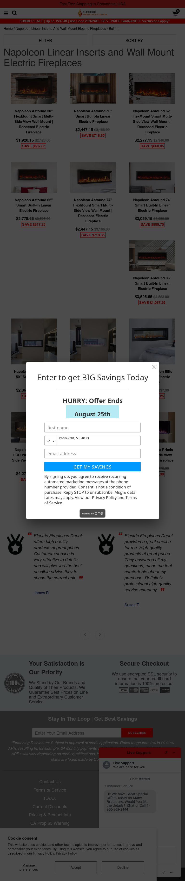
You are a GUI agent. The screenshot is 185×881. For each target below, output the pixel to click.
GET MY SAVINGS (92, 467)
